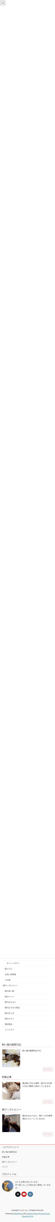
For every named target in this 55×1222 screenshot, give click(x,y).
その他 (7, 980)
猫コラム (8, 969)
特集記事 (5, 1157)
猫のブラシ (9, 1019)
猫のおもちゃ (10, 1002)
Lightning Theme (32, 1214)
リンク (5, 1167)
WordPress (18, 1214)
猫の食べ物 (9, 991)
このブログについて (10, 1147)
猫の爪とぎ (9, 1013)
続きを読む (48, 1069)
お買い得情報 (10, 974)
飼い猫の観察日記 (9, 1152)
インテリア (9, 1030)
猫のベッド (9, 996)
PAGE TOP (51, 1183)
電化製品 (8, 1024)
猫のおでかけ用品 (12, 1008)
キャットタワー (13, 963)
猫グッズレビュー (10, 985)
